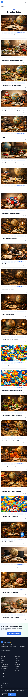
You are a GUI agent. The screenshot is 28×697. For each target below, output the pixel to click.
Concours (3, 670)
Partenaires (3, 680)
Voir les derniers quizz (14, 633)
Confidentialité (4, 685)
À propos (3, 676)
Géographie (17, 664)
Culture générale (4, 664)
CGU (2, 687)
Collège (2, 660)
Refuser (4, 694)
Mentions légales (5, 683)
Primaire (3, 658)
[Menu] (25, 2)
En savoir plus (16, 691)
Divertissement (4, 666)
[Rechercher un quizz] (23, 2)
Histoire (16, 662)
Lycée (2, 662)
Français (17, 660)
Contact (2, 678)
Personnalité (4, 668)
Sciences (17, 666)
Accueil (2, 6)
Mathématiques (18, 658)
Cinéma (16, 668)
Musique (17, 670)
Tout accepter (12, 694)
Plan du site (3, 682)
